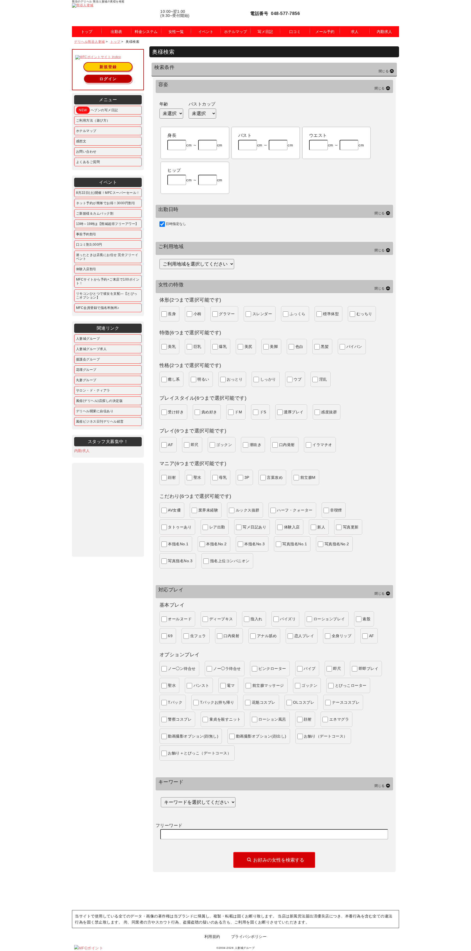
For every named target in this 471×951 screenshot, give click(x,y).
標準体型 (331, 314)
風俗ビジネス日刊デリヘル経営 (100, 421)
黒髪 (325, 346)
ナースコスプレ (346, 702)
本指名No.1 (178, 544)
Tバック (175, 702)
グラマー (227, 314)
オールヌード (180, 619)
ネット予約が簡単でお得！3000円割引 (105, 203)
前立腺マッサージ (268, 685)
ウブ (297, 379)
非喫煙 (336, 510)
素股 (366, 619)
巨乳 (197, 346)
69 (170, 636)
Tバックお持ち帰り (217, 702)
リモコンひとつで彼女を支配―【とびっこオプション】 (106, 295)
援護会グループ (88, 359)
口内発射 (287, 445)
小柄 (197, 314)
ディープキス (221, 619)
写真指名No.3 (180, 561)
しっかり (268, 379)
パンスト (201, 685)
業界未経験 (208, 510)
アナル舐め (267, 636)
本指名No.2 (216, 544)
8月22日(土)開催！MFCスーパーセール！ (108, 193)
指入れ (256, 619)
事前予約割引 (86, 234)
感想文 (81, 141)
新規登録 (108, 67)
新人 (321, 527)
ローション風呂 (272, 719)
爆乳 (223, 346)
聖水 (197, 477)
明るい (203, 379)
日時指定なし (176, 224)
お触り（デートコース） (326, 736)
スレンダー (262, 314)
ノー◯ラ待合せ (227, 668)
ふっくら (298, 314)
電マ (231, 685)
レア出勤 (217, 527)
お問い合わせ (86, 152)
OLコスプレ (303, 702)
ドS (263, 412)
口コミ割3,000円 (89, 244)
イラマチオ (322, 445)
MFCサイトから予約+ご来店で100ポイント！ (108, 281)
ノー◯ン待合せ (182, 668)
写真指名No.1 (294, 544)
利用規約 (212, 936)
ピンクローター (272, 668)
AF (170, 445)
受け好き (176, 412)
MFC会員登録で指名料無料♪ (97, 308)
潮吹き (256, 445)
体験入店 (292, 527)
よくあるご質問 (88, 162)
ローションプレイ (329, 619)
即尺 (195, 445)
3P (246, 477)
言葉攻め (275, 477)
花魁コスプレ (264, 702)
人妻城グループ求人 (91, 349)
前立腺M (308, 477)
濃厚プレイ (294, 412)
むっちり (364, 314)
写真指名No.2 (337, 544)
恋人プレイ (304, 636)
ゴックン (224, 445)
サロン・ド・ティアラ (93, 390)
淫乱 (323, 379)
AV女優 (174, 510)
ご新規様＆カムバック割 (95, 213)
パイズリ (288, 619)
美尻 (248, 346)
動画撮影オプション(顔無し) (193, 736)
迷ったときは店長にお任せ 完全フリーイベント (107, 257)
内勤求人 (82, 451)
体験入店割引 (86, 269)
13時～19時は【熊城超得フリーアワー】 (107, 224)
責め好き (209, 412)
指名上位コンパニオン (230, 561)
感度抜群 (329, 412)
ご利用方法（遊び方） (93, 120)
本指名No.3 (254, 544)
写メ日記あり (254, 527)
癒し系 (174, 379)
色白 (299, 346)
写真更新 (351, 527)
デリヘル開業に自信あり (95, 411)
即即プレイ (369, 668)
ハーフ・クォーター (295, 510)
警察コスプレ (180, 719)
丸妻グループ (86, 380)
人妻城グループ (88, 339)
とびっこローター (351, 685)
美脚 (274, 346)
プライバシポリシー (249, 936)
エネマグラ (339, 719)
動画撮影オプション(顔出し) (261, 736)
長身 (172, 314)
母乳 (223, 477)
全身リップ (342, 636)
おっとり (235, 379)
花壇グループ (86, 370)
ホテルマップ (86, 131)
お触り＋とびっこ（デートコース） (199, 753)
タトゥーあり (180, 527)
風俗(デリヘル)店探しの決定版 (99, 401)
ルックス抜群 (247, 510)
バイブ (310, 668)
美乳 (172, 346)
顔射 (172, 477)
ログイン (108, 79)
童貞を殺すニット (225, 719)
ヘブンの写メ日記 (98, 110)
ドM (238, 412)
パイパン (354, 346)
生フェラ (198, 636)
